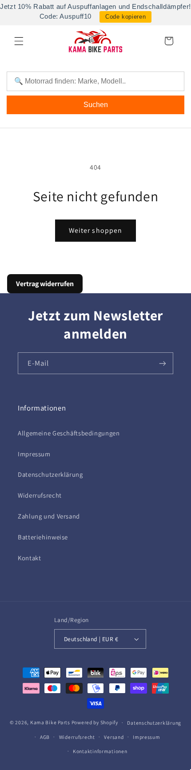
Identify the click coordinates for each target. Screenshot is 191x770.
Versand (113, 737)
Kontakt (29, 558)
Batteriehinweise (43, 537)
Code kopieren (125, 16)
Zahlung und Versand (49, 516)
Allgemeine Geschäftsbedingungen (69, 433)
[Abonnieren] (162, 363)
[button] (18, 41)
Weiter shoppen (95, 230)
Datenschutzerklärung (50, 474)
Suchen (96, 104)
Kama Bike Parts (50, 722)
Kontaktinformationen (100, 751)
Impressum (34, 454)
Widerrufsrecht (40, 495)
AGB (45, 737)
